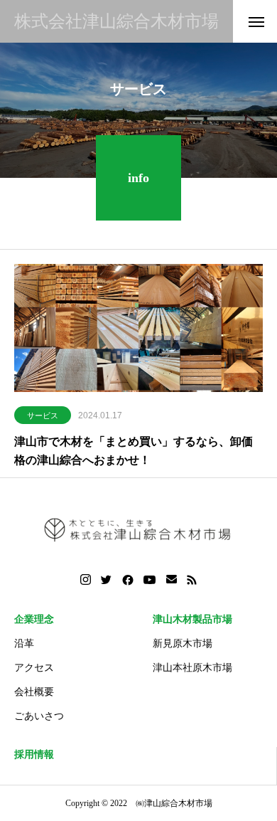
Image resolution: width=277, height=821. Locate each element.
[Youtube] (149, 580)
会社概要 (34, 692)
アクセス (34, 667)
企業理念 (34, 619)
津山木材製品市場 (192, 619)
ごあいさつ (39, 716)
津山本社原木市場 (192, 667)
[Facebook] (128, 580)
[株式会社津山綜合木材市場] (138, 529)
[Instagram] (85, 580)
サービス (42, 415)
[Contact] (171, 580)
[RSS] (192, 580)
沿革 (24, 643)
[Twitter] (106, 580)
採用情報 (34, 754)
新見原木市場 (182, 643)
